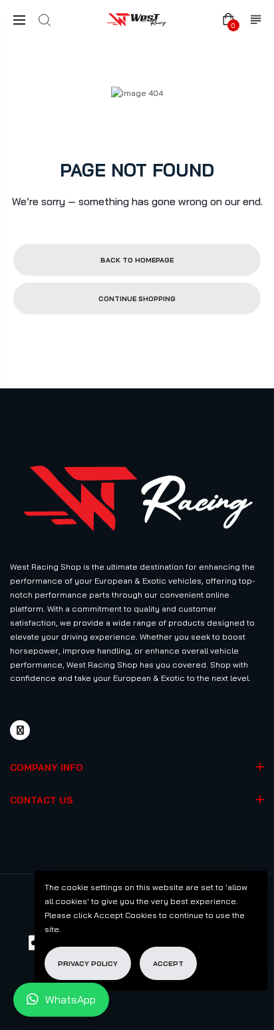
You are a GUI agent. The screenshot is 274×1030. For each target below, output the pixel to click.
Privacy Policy (88, 963)
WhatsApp (70, 999)
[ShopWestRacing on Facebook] (20, 730)
